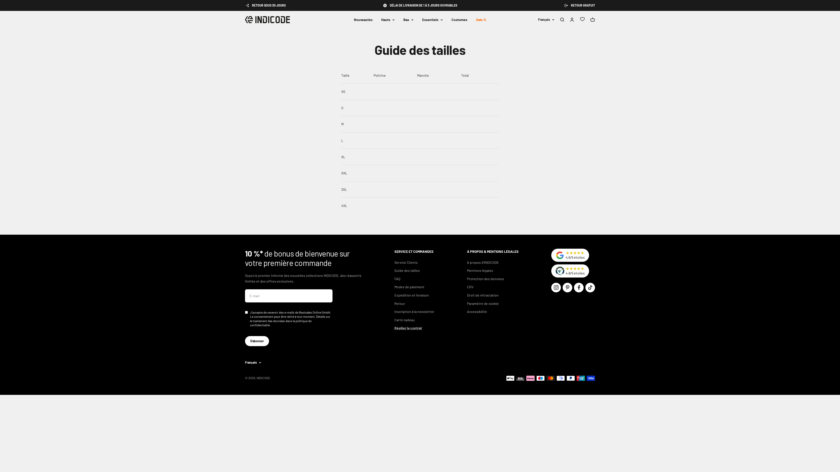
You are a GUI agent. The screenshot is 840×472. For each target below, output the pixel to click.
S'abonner (257, 341)
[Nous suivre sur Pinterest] (567, 287)
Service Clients (406, 262)
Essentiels (430, 19)
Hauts (385, 19)
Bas (406, 19)
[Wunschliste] (582, 19)
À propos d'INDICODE (483, 262)
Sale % (481, 19)
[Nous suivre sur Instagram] (556, 287)
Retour (399, 303)
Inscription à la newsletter (414, 311)
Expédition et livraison (411, 295)
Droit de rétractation (483, 295)
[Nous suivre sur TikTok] (590, 287)
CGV (470, 287)
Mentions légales (480, 270)
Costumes (459, 19)
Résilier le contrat (408, 328)
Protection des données (485, 279)
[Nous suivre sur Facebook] (579, 287)
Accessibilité (477, 311)
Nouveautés (363, 19)
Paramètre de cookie (483, 303)
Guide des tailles (407, 270)
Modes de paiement (409, 287)
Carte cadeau (404, 320)
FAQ (397, 279)
